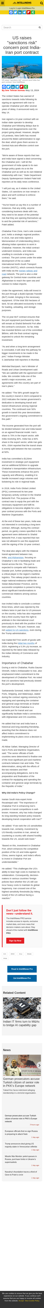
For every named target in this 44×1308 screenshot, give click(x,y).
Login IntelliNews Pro (25, 8)
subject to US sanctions (17, 630)
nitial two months (26, 643)
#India (5, 958)
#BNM (12, 954)
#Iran (20, 954)
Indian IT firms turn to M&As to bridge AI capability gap (21, 1023)
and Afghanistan (16, 557)
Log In (12, 8)
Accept (21, 1301)
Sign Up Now (15, 940)
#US (4, 954)
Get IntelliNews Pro (22, 978)
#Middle (29, 954)
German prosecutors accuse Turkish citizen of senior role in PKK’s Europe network (21, 1082)
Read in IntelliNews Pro (22, 969)
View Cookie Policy (32, 1301)
